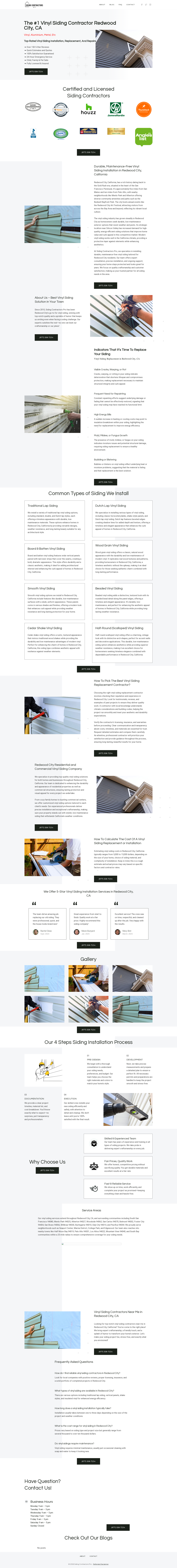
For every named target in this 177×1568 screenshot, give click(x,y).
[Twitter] (146, 4)
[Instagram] (150, 4)
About (102, 5)
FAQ (120, 5)
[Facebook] (142, 4)
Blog (111, 5)
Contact (130, 5)
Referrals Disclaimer (101, 1564)
